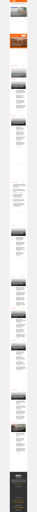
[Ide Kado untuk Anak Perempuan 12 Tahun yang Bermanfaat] (13, 440)
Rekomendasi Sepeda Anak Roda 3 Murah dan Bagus (20, 434)
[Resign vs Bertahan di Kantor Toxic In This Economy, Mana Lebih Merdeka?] (13, 331)
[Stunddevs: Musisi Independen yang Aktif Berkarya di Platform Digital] (13, 144)
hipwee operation (19, 484)
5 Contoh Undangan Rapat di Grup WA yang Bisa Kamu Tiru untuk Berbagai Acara (18, 204)
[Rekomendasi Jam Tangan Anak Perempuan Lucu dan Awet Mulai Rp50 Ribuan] (13, 445)
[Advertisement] (18, 26)
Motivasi (22, 3)
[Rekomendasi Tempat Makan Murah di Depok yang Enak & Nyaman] (13, 299)
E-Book (22, 501)
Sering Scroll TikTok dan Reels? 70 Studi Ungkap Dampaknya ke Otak (20, 412)
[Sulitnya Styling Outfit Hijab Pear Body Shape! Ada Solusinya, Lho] (13, 244)
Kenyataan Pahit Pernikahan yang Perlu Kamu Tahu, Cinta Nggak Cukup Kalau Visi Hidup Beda (20, 358)
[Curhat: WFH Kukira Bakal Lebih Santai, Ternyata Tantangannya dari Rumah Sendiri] (13, 326)
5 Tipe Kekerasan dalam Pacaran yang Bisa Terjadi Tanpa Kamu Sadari (21, 368)
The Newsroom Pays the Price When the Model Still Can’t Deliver (21, 407)
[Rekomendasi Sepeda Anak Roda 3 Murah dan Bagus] (13, 435)
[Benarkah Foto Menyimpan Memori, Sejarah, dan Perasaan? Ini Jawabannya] (13, 128)
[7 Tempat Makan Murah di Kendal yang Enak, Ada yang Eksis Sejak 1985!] (13, 294)
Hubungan (19, 3)
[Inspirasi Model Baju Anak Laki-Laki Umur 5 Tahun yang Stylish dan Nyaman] (13, 450)
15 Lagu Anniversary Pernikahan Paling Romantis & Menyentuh (20, 363)
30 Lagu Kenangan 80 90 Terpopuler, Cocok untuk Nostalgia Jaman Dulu (17, 195)
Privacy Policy (16, 501)
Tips (19, 206)
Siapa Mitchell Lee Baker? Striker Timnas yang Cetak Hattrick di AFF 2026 (21, 106)
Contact (21, 499)
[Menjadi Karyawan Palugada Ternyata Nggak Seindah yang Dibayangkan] (13, 321)
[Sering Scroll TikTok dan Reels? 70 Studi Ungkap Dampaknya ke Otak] (13, 413)
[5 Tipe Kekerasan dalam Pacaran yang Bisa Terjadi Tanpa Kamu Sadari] (13, 368)
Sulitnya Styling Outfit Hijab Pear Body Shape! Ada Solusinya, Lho (20, 243)
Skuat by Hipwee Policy (18, 502)
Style (19, 187)
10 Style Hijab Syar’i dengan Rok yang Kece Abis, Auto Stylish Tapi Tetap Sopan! (19, 185)
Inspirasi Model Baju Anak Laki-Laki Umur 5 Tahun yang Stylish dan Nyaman (21, 449)
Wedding (21, 192)
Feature (12, 3)
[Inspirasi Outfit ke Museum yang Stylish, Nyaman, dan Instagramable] (13, 254)
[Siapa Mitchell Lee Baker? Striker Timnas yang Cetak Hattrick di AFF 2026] (13, 107)
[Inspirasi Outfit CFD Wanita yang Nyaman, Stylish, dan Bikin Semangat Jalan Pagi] (13, 239)
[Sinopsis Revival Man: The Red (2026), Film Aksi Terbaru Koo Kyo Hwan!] (13, 92)
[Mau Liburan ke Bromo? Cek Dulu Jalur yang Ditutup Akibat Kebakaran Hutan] (13, 289)
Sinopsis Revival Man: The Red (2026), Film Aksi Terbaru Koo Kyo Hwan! (20, 91)
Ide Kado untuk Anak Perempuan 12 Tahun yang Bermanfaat (20, 439)
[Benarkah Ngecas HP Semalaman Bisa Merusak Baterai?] (13, 402)
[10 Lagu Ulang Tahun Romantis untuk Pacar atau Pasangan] (13, 353)
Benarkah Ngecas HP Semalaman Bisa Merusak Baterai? (21, 402)
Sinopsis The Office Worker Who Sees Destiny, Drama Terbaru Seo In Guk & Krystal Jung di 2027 (21, 97)
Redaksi (16, 499)
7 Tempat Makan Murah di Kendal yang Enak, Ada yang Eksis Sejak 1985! (20, 293)
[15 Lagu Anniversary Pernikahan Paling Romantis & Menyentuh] (13, 363)
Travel (19, 201)
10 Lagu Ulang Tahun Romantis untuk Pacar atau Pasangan (20, 352)
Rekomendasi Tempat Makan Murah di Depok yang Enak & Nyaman (20, 298)
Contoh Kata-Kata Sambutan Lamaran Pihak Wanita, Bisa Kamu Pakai (19, 190)
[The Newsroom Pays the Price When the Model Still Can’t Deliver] (13, 407)
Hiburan (15, 3)
